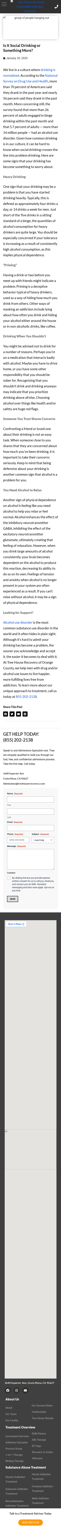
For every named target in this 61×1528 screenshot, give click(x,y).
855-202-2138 (26, 696)
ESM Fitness (39, 1433)
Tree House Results (42, 1418)
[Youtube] (25, 1390)
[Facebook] (8, 1390)
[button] (4, 4)
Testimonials (39, 1411)
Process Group (13, 1448)
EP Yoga (36, 1445)
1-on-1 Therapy (14, 1454)
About (8, 1407)
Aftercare (37, 1458)
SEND (12, 899)
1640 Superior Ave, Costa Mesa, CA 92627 (29, 1382)
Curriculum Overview (17, 1436)
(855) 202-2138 (18, 740)
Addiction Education (16, 1442)
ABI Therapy (39, 1439)
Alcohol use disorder (17, 622)
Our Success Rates (42, 1405)
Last (9, 817)
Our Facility (11, 1420)
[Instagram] (16, 1390)
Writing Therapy (14, 1461)
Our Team (11, 1414)
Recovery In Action (42, 1452)
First (9, 805)
